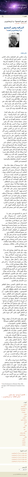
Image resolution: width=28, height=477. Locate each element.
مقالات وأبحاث (22, 433)
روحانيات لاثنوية (24, 419)
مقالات (25, 437)
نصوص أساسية (22, 435)
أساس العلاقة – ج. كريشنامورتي (10, 396)
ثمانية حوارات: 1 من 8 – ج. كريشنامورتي (19, 453)
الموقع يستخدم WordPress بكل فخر (20, 474)
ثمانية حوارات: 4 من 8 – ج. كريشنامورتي (19, 459)
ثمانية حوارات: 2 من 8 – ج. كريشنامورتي (19, 455)
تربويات (24, 438)
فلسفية (24, 417)
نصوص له (16, 23)
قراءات (25, 421)
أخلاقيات (25, 404)
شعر (24, 429)
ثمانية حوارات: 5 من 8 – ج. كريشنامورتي (19, 461)
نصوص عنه (23, 410)
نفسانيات (23, 444)
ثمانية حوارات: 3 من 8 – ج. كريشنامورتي (19, 457)
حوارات (25, 414)
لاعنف (25, 431)
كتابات (25, 425)
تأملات (24, 427)
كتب (24, 423)
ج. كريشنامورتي (24, 408)
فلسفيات (23, 442)
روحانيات (23, 440)
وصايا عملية (23, 406)
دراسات (25, 416)
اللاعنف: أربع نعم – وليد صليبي (18, 394)
